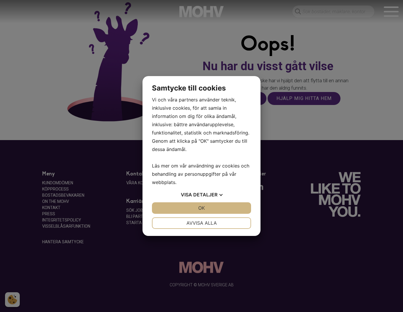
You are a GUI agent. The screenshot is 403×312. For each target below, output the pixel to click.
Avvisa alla (201, 223)
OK (201, 208)
